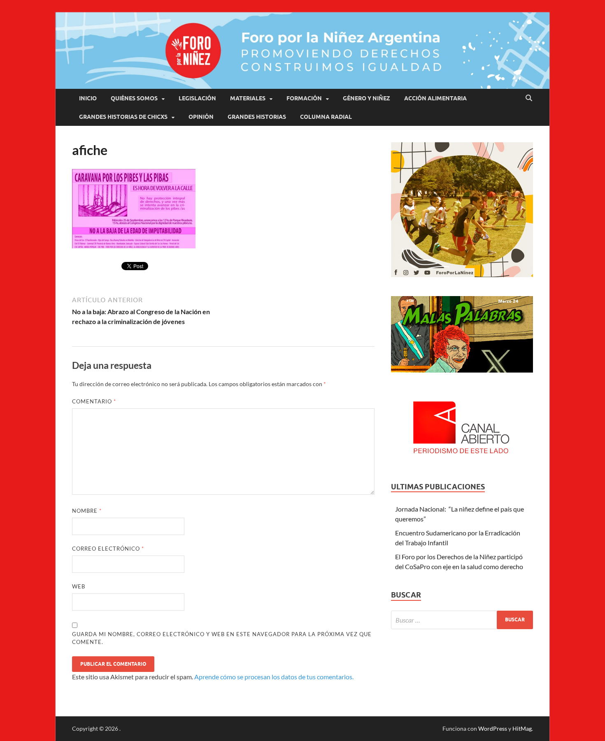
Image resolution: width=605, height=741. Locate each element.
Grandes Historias (257, 116)
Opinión (201, 116)
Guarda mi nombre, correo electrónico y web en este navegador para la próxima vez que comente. (222, 638)
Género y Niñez (366, 98)
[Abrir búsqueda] (529, 98)
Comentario (94, 401)
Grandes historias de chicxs (123, 116)
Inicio (88, 98)
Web (78, 586)
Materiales (247, 98)
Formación (304, 98)
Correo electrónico (108, 548)
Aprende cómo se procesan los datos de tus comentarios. (274, 677)
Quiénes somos (134, 98)
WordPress (492, 728)
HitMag (522, 728)
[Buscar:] (462, 620)
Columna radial (326, 116)
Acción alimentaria (435, 98)
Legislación (197, 98)
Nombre (87, 510)
